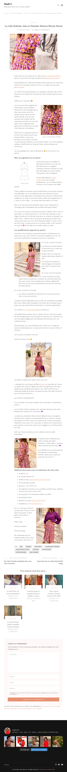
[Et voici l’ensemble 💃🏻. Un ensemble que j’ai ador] (45, 741)
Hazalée (21, 87)
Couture (33, 22)
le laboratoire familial (52, 546)
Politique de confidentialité (47, 769)
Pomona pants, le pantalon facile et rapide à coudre (33, 593)
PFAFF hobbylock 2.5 (34, 504)
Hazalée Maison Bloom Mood (39, 479)
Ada (42, 76)
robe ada (35, 549)
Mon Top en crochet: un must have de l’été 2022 (54, 593)
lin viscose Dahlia (30, 310)
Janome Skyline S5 (38, 500)
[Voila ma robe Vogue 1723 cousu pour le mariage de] (33, 741)
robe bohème (46, 549)
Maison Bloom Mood (52, 78)
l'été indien (38, 546)
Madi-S (8, 4)
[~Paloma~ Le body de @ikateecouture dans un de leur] (9, 741)
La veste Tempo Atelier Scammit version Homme (13, 624)
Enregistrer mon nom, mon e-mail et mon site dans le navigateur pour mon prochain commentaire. (34, 693)
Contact (6, 764)
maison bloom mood (22, 549)
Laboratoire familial (53, 76)
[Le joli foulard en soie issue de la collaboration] (57, 741)
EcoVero (42, 384)
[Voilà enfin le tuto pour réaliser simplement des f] (21, 741)
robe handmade (21, 552)
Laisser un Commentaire (42, 30)
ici (19, 405)
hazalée (28, 546)
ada (21, 546)
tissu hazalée (34, 552)
